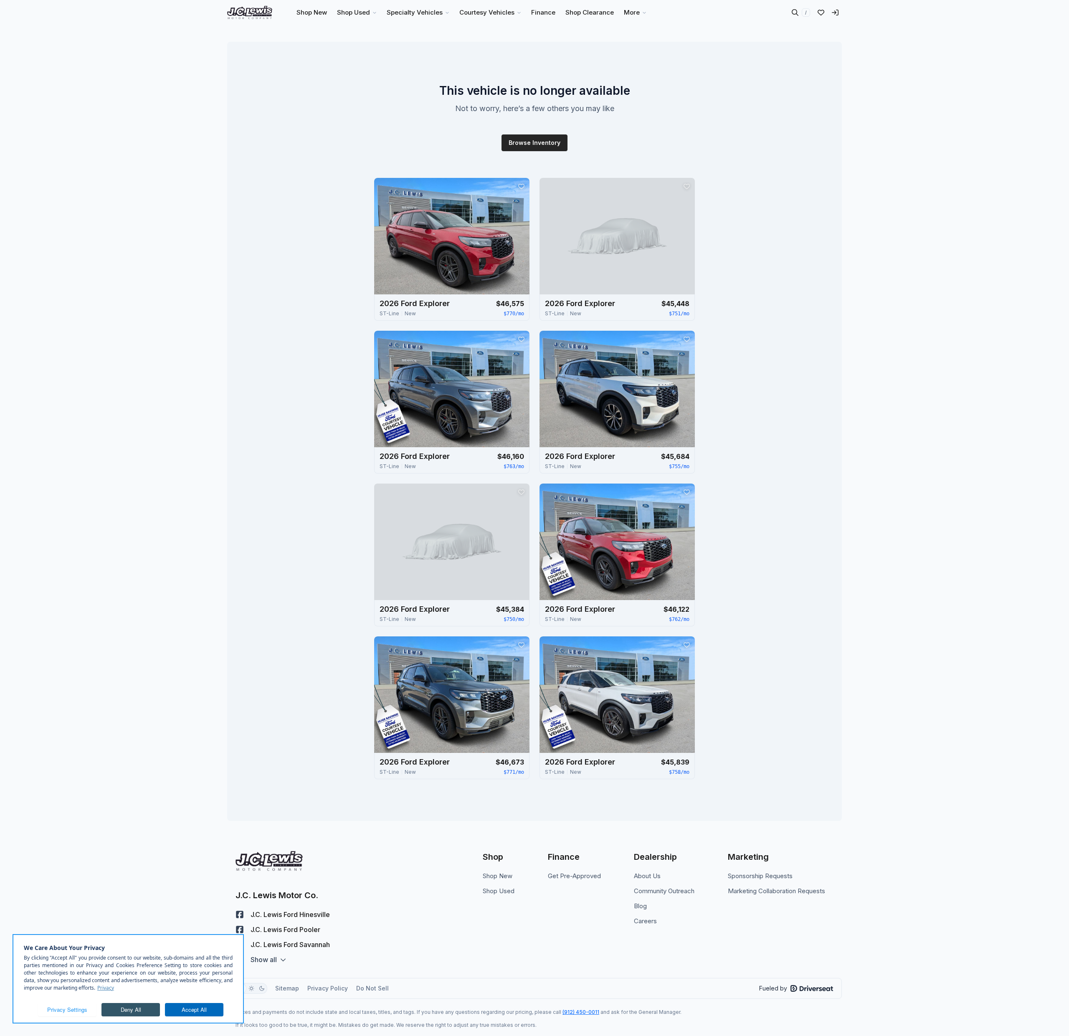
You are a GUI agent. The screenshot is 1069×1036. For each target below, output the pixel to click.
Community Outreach (664, 891)
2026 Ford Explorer (415, 303)
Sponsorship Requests (760, 876)
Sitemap (287, 988)
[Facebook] (240, 914)
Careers (645, 921)
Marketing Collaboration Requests (776, 891)
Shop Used (498, 891)
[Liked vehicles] (821, 12)
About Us (647, 876)
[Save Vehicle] (521, 186)
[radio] (251, 988)
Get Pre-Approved (574, 876)
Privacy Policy (327, 988)
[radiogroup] (251, 988)
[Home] (249, 12)
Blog (640, 906)
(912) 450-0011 (580, 1012)
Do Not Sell (372, 988)
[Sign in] (835, 12)
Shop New (497, 876)
